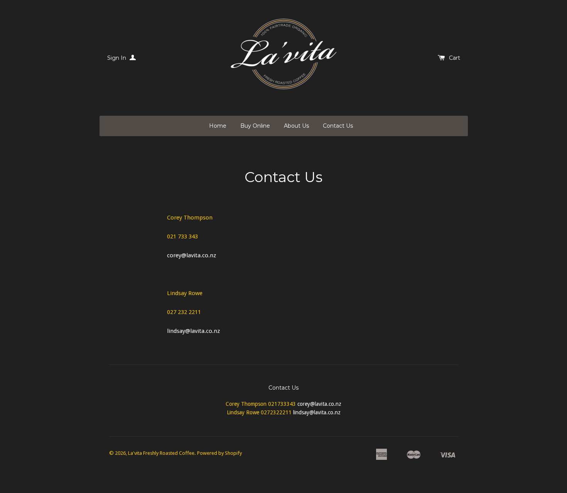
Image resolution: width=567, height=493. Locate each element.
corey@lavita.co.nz (192, 255)
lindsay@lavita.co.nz (193, 331)
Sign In (117, 57)
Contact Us (338, 125)
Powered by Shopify (219, 453)
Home (217, 125)
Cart (454, 57)
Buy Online (255, 125)
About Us (296, 125)
